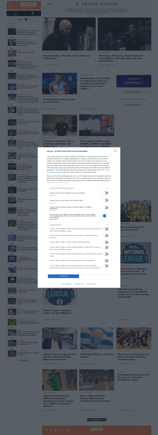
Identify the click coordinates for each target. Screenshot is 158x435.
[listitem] (79, 188)
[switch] (105, 192)
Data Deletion (66, 284)
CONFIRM (63, 276)
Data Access (79, 284)
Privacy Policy (91, 284)
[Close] (116, 151)
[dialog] (79, 217)
